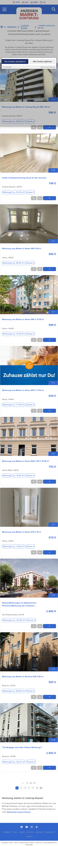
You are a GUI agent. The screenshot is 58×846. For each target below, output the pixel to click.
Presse (14, 832)
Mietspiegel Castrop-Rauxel (18, 812)
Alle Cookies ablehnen (42, 61)
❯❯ (41, 788)
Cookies (29, 836)
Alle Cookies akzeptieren (14, 61)
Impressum (40, 832)
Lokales (22, 832)
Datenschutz (50, 832)
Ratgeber (6, 832)
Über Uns (30, 832)
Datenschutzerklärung (47, 67)
